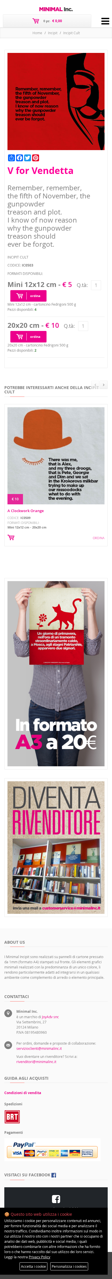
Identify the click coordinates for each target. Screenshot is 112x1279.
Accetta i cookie (33, 1266)
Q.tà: (82, 285)
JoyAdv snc (50, 1016)
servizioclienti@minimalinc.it (39, 1048)
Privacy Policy (39, 1257)
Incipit (52, 32)
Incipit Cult (71, 32)
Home (37, 32)
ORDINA (99, 538)
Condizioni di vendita (22, 1092)
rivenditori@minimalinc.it (36, 1061)
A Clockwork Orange (25, 510)
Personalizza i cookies (69, 1266)
